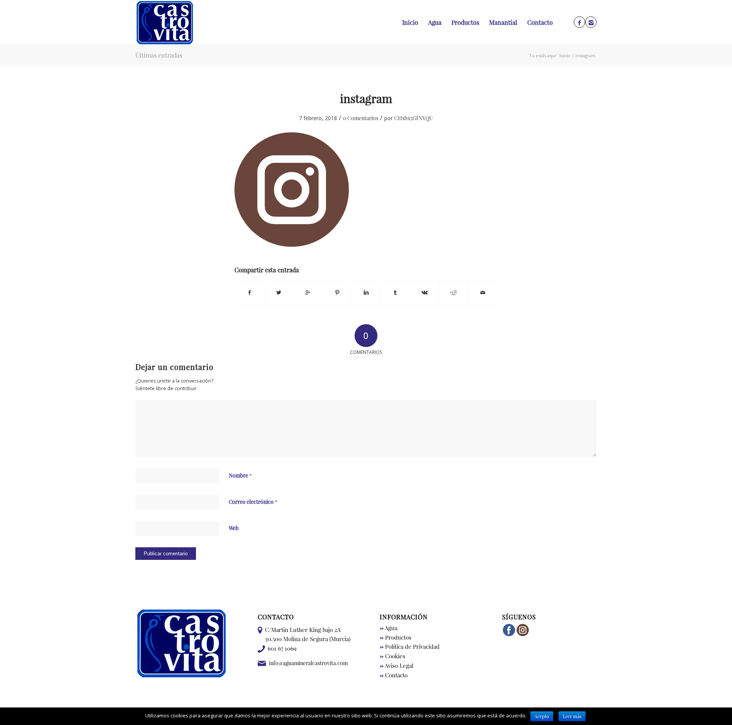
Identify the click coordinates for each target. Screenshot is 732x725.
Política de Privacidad (410, 646)
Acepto (542, 716)
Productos (395, 637)
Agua (388, 628)
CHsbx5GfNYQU (413, 118)
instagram (366, 98)
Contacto (394, 675)
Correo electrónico (253, 501)
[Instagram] (591, 22)
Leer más (572, 716)
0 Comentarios (360, 118)
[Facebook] (579, 22)
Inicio (564, 55)
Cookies (392, 656)
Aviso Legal (396, 665)
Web (234, 527)
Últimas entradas (158, 55)
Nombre (240, 475)
